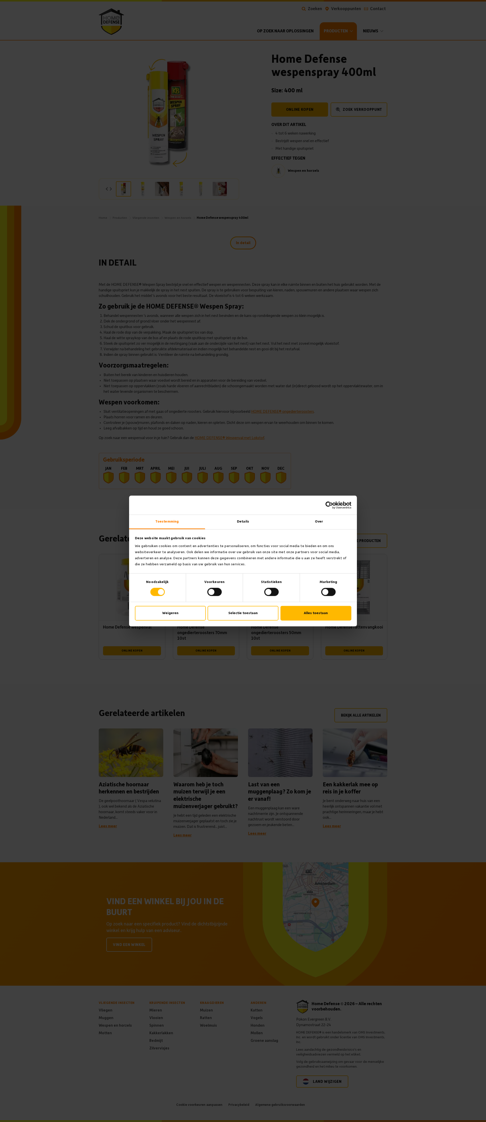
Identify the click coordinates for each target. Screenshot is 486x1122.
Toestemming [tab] (167, 521)
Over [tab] (319, 521)
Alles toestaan (316, 613)
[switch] (214, 592)
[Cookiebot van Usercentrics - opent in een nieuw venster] (329, 505)
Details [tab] (243, 521)
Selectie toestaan (243, 613)
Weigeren (170, 613)
